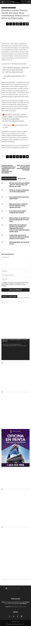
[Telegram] (27, 23)
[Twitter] (10, 23)
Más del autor (21, 178)
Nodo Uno (22, 624)
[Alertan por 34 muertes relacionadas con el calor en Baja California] (5, 191)
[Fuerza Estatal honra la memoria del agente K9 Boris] (5, 198)
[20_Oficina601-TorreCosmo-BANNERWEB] (15, 466)
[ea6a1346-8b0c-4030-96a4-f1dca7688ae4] (15, 527)
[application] (15, 349)
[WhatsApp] (14, 23)
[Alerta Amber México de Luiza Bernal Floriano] (5, 243)
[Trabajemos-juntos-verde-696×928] (15, 489)
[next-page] (5, 249)
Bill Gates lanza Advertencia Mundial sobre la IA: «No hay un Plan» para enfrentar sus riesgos (19, 184)
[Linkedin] (17, 23)
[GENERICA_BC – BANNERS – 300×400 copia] (12, 363)
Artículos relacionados (9, 178)
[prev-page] (2, 249)
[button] (2, 2)
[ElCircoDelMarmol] (15, 468)
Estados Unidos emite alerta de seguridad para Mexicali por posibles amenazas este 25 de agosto (19, 236)
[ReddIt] (20, 23)
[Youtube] (21, 616)
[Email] (24, 23)
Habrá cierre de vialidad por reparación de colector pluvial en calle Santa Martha (23, 168)
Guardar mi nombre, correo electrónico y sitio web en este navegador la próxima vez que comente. (14, 284)
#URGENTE (8, 115)
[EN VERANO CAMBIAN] (15, 392)
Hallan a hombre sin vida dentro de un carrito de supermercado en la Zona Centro (19, 219)
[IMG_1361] (15, 302)
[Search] (29, 2)
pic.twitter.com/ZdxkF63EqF (12, 72)
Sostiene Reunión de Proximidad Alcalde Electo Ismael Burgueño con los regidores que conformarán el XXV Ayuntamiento (8, 169)
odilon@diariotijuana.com (19, 606)
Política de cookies (15, 621)
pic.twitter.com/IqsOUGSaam (13, 121)
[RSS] (13, 616)
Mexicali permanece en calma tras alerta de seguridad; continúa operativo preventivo (18, 205)
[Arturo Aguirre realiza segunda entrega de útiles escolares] (5, 212)
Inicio (2, 5)
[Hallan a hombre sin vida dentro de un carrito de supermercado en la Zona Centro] (5, 219)
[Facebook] (7, 23)
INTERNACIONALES (12, 7)
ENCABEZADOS (8, 5)
